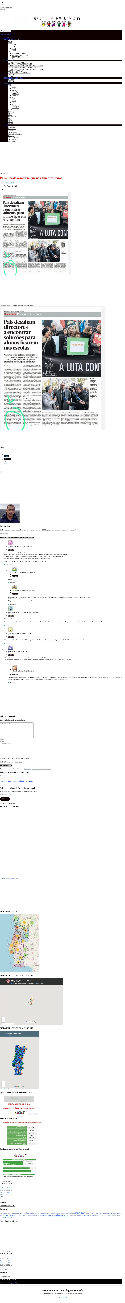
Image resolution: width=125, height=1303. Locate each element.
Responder (11, 550)
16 (1, 1192)
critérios (64, 1213)
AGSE (10, 43)
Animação (5, 1213)
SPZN (14, 87)
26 (6, 1194)
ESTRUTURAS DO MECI (12, 39)
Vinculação (9, 1217)
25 (4, 1194)
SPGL (14, 102)
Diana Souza (12, 139)
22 (11, 1192)
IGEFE (14, 50)
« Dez (1, 1198)
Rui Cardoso (12, 129)
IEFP (1, 1215)
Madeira (23, 1215)
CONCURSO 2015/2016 (16, 62)
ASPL (10, 120)
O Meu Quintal (88, 1215)
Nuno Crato (73, 1215)
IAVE (9, 52)
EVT (102, 1213)
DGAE (14, 45)
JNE (13, 59)
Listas (19, 1215)
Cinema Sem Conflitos (15, 134)
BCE (16, 1213)
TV (0, 1217)
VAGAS (4, 1217)
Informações (10, 1215)
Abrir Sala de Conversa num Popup (9, 878)
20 (8, 1192)
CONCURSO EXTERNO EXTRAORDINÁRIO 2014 (25, 69)
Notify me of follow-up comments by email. (15, 758)
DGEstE (14, 48)
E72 (17, 46)
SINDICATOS (8, 83)
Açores (13, 1213)
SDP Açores (15, 94)
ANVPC (9, 1213)
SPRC (14, 101)
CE (25, 1213)
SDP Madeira (16, 95)
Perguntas (114, 1215)
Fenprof (109, 1213)
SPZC (14, 88)
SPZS (13, 104)
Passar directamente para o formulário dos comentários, (17, 537)
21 (9, 1192)
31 (2, 1196)
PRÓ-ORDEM (12, 116)
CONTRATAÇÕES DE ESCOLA (19, 73)
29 (11, 1194)
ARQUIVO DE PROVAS (20, 55)
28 (9, 1194)
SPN (13, 99)
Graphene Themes (14, 1283)
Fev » (5, 1198)
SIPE (9, 118)
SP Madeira (15, 108)
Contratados (36, 1213)
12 (6, 1190)
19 (6, 1192)
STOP (10, 109)
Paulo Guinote (106, 1215)
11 (4, 1190)
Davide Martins (12, 132)
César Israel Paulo (13, 137)
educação (80, 1212)
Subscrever (5, 799)
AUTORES (7, 125)
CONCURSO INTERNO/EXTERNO (20, 64)
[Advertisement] (58, 157)
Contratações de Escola (45, 1213)
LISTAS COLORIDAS (15, 71)
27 (8, 1194)
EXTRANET (16, 57)
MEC (27, 1215)
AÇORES (11, 76)
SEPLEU (11, 113)
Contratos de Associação (56, 1213)
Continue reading (62, 1297)
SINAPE (10, 122)
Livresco (10, 130)
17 (2, 1192)
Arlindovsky (12, 127)
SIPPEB (10, 123)
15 (11, 1190)
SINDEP (10, 111)
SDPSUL (15, 92)
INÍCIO (6, 38)
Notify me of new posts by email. (12, 762)
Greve (115, 1213)
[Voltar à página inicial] (117, 29)
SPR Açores (15, 106)
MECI (10, 41)
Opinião (95, 1215)
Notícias (52, 1215)
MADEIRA (11, 74)
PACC (99, 1215)
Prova (118, 1215)
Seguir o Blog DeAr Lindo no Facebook (16, 781)
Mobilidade (31, 1215)
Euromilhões (97, 1213)
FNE (9, 85)
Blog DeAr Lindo (5, 34)
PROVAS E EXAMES (19, 53)
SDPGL (14, 90)
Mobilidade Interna (38, 1215)
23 (1, 1194)
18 (4, 1192)
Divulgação (72, 1213)
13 (8, 1190)
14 (9, 1190)
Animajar (11, 136)
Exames (105, 1213)
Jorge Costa (11, 141)
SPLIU (10, 115)
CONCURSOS (9, 60)
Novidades (63, 1215)
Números (79, 1215)
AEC (1, 1213)
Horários (119, 1213)
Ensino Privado (89, 1213)
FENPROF (11, 97)
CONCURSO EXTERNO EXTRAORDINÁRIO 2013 (25, 66)
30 (1, 1196)
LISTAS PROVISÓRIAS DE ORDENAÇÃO (22, 67)
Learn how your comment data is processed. (37, 769)
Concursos (29, 1213)
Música (45, 1215)
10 (2, 1190)
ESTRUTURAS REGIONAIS (13, 78)
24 (2, 1194)
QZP (121, 1215)
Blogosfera (21, 1213)
